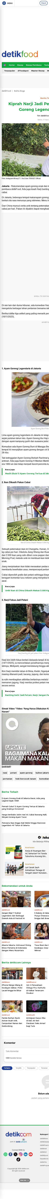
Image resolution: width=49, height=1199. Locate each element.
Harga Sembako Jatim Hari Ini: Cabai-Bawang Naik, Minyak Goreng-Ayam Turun (24, 816)
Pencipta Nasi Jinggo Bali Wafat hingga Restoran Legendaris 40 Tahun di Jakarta (23, 824)
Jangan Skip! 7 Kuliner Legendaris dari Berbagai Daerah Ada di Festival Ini (13, 915)
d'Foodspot (23, 71)
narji (5, 773)
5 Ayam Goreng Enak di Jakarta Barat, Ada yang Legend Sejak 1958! (23, 799)
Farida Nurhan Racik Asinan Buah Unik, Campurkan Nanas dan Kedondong (12, 1022)
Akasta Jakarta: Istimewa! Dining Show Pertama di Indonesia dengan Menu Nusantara (16, 947)
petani (13, 773)
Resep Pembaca (33, 65)
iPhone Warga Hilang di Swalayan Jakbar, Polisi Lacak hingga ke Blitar (12, 987)
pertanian (7, 779)
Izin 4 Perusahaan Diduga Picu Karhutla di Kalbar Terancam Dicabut (35, 989)
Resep (20, 65)
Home (12, 65)
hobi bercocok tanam (26, 779)
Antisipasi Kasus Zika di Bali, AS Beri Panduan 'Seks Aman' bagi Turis (36, 1022)
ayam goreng (26, 773)
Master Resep (38, 71)
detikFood (6, 91)
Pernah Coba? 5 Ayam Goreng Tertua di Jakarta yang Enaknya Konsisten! (23, 807)
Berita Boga (19, 91)
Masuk (43, 3)
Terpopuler (9, 71)
